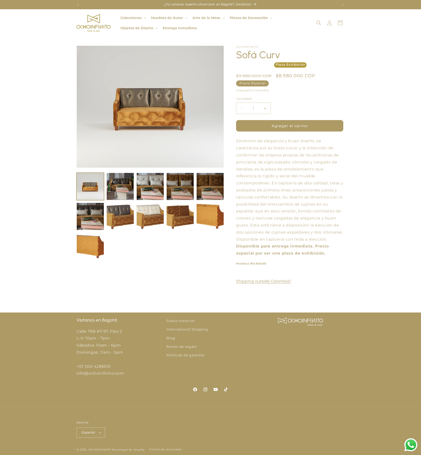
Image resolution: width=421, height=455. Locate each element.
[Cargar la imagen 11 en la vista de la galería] (90, 246)
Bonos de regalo (181, 346)
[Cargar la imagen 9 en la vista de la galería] (180, 216)
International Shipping (187, 329)
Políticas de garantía (185, 355)
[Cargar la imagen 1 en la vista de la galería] (90, 186)
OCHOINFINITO (99, 449)
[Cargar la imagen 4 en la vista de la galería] (180, 186)
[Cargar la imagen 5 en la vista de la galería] (210, 186)
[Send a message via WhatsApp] (411, 445)
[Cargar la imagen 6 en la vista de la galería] (90, 216)
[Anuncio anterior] (78, 4)
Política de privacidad (165, 449)
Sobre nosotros (180, 321)
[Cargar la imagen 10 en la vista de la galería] (210, 216)
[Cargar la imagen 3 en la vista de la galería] (150, 186)
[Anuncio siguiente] (342, 4)
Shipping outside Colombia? (263, 281)
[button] (132, 18)
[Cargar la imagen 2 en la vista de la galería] (120, 186)
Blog (170, 338)
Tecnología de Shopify (128, 449)
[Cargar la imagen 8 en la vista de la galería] (150, 216)
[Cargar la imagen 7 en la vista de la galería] (120, 216)
